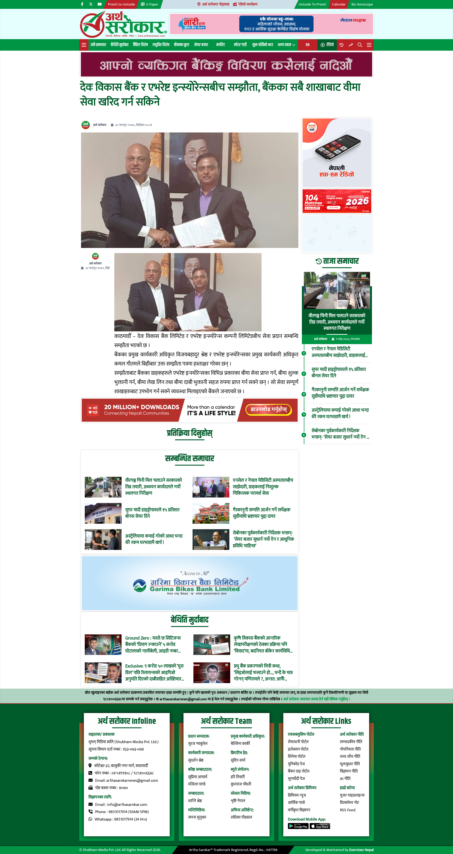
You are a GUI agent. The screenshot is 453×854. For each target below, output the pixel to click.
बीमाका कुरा (181, 45)
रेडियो (330, 45)
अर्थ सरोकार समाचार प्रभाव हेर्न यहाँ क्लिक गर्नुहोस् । (316, 699)
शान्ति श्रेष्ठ (195, 801)
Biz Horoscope (362, 4)
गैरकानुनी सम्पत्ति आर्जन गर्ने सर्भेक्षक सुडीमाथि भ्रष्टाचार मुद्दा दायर (261, 513)
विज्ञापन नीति (349, 771)
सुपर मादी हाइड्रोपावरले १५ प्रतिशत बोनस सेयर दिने (152, 513)
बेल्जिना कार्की (240, 743)
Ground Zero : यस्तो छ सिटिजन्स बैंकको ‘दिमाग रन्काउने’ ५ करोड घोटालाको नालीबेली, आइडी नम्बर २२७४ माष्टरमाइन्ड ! (153, 644)
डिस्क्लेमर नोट (349, 802)
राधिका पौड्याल (241, 817)
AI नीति (345, 778)
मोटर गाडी (240, 45)
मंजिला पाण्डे (196, 784)
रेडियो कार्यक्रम (248, 4)
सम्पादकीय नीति (351, 742)
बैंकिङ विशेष (140, 45)
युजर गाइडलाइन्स (352, 795)
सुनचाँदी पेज (296, 778)
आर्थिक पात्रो (296, 802)
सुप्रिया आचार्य (197, 777)
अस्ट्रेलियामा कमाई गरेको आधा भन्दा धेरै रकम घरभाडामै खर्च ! (153, 539)
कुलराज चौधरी (241, 784)
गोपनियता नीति (350, 749)
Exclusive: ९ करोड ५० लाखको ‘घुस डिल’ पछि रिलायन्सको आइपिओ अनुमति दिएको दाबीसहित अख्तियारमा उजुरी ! (155, 672)
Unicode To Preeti (312, 4)
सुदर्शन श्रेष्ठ (195, 760)
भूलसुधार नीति (350, 764)
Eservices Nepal (361, 850)
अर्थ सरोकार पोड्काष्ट (215, 4)
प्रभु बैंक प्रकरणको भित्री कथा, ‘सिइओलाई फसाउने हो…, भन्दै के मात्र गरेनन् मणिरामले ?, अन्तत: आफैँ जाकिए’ (263, 672)
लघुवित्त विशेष (161, 45)
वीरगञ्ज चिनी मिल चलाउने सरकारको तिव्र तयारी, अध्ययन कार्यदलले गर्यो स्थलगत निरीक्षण (153, 487)
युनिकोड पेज (296, 764)
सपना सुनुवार (197, 817)
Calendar (339, 4)
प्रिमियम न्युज (297, 795)
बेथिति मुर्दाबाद (119, 45)
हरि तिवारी (238, 777)
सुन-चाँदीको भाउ (262, 45)
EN (307, 45)
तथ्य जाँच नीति (350, 756)
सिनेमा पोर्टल (296, 756)
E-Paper (152, 4)
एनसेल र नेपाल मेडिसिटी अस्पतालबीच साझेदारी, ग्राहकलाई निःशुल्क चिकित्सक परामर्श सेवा (263, 487)
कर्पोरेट (220, 45)
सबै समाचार (98, 45)
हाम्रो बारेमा (347, 788)
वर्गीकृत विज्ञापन (299, 810)
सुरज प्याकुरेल (198, 743)
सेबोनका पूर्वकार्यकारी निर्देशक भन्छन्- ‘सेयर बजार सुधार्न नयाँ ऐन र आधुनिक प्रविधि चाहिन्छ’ (263, 539)
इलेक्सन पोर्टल (298, 749)
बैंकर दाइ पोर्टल (298, 771)
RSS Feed (347, 810)
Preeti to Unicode (121, 4)
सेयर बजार (201, 45)
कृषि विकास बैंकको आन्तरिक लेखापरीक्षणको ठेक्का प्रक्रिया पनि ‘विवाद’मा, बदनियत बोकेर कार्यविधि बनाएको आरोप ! (262, 644)
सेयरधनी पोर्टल (298, 742)
